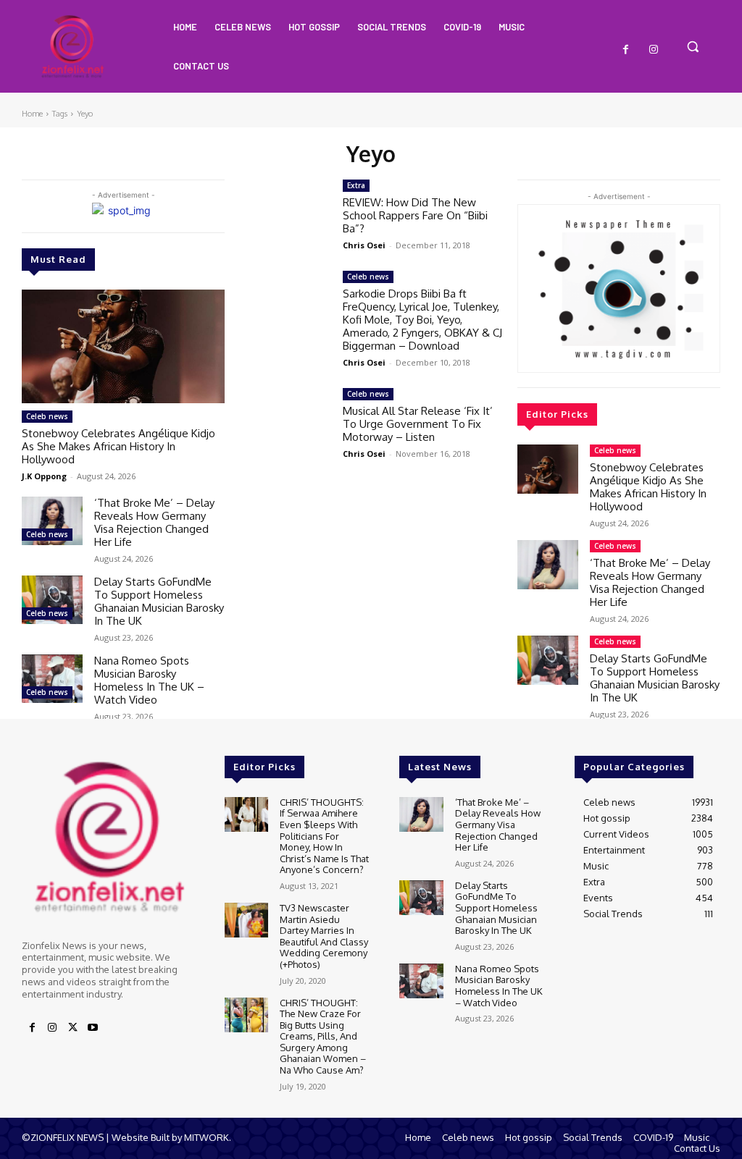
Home (32, 114)
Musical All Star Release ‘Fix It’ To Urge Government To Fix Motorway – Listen (418, 424)
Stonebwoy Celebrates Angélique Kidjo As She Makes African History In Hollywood (118, 446)
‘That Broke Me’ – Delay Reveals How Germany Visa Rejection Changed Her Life (154, 522)
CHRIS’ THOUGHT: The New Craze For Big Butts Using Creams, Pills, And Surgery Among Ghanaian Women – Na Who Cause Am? (323, 1036)
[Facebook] (626, 50)
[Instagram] (653, 50)
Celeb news (47, 416)
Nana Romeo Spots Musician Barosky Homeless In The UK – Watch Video (149, 680)
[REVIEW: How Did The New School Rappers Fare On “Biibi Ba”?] (291, 210)
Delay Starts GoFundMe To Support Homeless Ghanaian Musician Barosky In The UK (159, 601)
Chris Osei (364, 245)
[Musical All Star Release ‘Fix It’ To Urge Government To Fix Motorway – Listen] (291, 418)
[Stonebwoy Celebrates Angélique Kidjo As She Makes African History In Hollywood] (123, 346)
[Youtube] (93, 1028)
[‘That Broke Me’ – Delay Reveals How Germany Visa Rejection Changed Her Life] (52, 521)
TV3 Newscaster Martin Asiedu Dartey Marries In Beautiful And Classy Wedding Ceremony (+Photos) (324, 936)
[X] (72, 1028)
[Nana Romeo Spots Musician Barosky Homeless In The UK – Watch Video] (52, 678)
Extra (356, 185)
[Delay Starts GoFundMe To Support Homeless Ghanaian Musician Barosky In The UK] (52, 600)
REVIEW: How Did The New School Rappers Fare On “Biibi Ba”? (415, 215)
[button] (693, 46)
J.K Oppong (44, 476)
